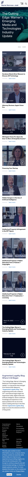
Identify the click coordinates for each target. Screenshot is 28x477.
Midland (18, 445)
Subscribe (5, 428)
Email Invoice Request (20, 431)
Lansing (18, 439)
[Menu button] (21, 3)
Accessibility (20, 428)
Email (19, 47)
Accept (9, 474)
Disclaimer (19, 426)
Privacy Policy (20, 471)
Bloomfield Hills (5, 440)
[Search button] (26, 3)
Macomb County (19, 442)
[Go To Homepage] (9, 3)
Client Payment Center (5, 435)
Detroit (4, 443)
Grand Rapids (4, 446)
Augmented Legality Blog (15, 406)
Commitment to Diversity (6, 425)
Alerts (18, 424)
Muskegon (19, 447)
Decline (19, 474)
